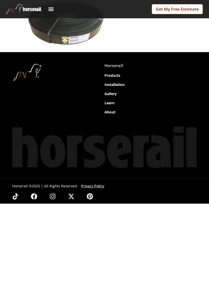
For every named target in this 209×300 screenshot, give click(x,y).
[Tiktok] (15, 196)
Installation (114, 84)
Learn (109, 102)
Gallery (110, 93)
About (109, 112)
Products (112, 75)
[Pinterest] (90, 196)
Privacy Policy (92, 186)
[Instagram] (52, 196)
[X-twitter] (71, 196)
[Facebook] (34, 196)
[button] (51, 9)
